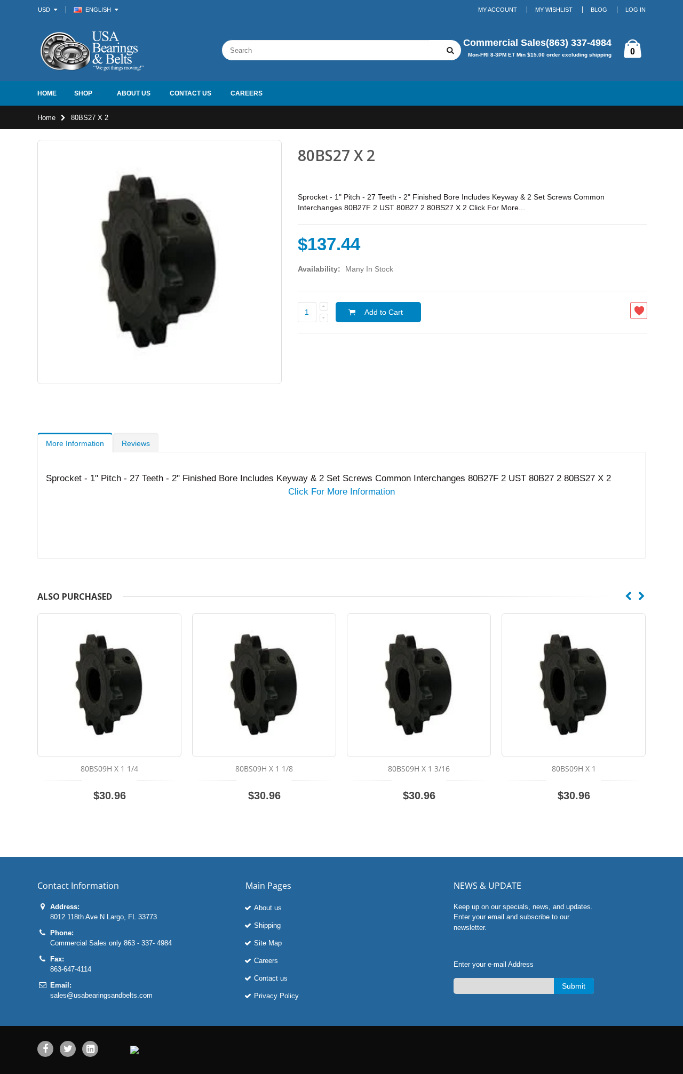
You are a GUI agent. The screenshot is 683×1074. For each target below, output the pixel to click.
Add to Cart (383, 312)
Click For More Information (341, 492)
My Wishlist (554, 9)
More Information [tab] (75, 443)
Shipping (267, 925)
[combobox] (325, 50)
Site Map (268, 943)
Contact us (271, 978)
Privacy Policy (276, 996)
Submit (573, 986)
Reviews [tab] (136, 443)
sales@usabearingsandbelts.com (101, 995)
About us (268, 908)
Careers (266, 961)
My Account (497, 9)
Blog (599, 9)
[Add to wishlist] (638, 310)
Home (46, 118)
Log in (635, 9)
